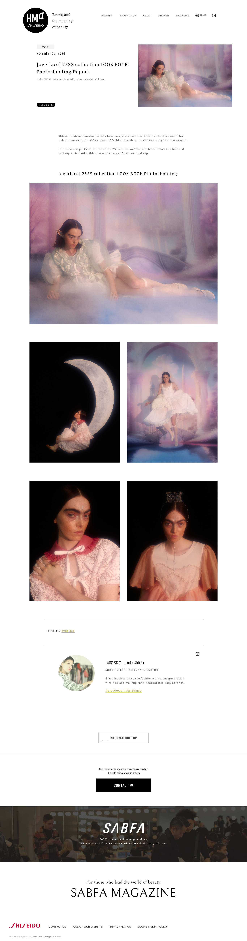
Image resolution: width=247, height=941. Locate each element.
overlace (68, 630)
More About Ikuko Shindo (123, 690)
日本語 (203, 15)
